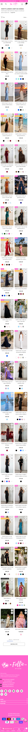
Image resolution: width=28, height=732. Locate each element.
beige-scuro (7, 48)
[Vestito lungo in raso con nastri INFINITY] (7, 277)
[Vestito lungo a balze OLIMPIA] (7, 401)
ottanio (9, 48)
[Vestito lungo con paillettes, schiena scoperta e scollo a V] (7, 494)
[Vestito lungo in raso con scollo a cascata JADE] (7, 184)
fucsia (18, 605)
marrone (16, 172)
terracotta (4, 203)
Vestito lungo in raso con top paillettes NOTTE (21, 227)
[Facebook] (1, 691)
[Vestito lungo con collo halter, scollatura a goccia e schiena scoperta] (7, 525)
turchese (18, 79)
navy (21, 203)
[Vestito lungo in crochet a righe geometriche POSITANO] (21, 123)
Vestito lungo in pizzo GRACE (7, 320)
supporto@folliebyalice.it (8, 686)
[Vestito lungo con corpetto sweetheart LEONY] (21, 556)
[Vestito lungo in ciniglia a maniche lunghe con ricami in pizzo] (21, 463)
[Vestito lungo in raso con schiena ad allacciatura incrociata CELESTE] (7, 92)
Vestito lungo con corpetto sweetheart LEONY (21, 568)
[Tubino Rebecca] (7, 587)
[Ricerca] (6, 4)
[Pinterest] (9, 691)
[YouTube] (21, 691)
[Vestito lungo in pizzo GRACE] (7, 308)
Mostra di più (14, 644)
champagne (8, 141)
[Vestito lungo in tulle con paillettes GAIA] (21, 370)
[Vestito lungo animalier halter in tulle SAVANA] (21, 30)
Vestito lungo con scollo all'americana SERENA (21, 351)
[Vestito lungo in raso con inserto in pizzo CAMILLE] (21, 401)
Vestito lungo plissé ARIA (7, 350)
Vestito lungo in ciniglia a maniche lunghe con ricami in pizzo (21, 475)
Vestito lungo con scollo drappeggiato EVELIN (21, 537)
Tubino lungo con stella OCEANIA (21, 599)
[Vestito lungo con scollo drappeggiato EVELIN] (21, 525)
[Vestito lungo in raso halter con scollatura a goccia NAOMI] (21, 494)
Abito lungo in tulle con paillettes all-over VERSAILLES (21, 196)
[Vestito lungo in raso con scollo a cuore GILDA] (7, 215)
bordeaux (10, 141)
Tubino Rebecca (7, 598)
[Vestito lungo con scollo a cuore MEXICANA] (7, 30)
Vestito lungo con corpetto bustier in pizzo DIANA (21, 444)
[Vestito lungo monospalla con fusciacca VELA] (7, 246)
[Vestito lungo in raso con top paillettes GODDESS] (7, 556)
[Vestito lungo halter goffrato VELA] (7, 61)
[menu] (2, 4)
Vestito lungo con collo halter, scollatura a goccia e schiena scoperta (7, 537)
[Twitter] (1, 694)
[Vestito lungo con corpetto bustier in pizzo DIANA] (21, 432)
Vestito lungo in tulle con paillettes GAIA (21, 382)
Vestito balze (7, 629)
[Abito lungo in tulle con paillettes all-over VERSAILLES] (21, 184)
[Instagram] (5, 691)
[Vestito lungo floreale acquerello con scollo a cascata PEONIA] (21, 246)
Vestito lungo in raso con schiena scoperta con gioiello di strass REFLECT (21, 104)
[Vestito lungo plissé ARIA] (7, 339)
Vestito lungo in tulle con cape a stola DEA (21, 320)
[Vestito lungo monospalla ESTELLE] (7, 463)
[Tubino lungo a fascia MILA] (21, 277)
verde (5, 234)
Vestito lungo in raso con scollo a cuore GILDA (7, 227)
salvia (23, 110)
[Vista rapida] (12, 25)
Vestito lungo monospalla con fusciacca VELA (7, 258)
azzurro (16, 79)
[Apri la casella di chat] (25, 720)
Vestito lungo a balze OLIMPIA (7, 413)
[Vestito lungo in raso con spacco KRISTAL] (7, 370)
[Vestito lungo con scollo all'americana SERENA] (21, 339)
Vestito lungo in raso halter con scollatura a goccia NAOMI (21, 506)
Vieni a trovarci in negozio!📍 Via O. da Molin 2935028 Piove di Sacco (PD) (9, 681)
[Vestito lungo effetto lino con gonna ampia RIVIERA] (21, 153)
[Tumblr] (17, 691)
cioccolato (18, 141)
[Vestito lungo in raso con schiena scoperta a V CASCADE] (7, 123)
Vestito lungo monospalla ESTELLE (7, 475)
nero (2, 48)
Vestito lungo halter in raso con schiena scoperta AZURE (21, 72)
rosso (2, 265)
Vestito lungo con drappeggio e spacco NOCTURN (7, 165)
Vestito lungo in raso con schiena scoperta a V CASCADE (7, 134)
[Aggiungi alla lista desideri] (12, 22)
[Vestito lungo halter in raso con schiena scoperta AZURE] (21, 61)
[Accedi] (22, 4)
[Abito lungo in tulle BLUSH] (21, 618)
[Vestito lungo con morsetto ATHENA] (7, 432)
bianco (5, 48)
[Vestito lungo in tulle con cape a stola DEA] (21, 308)
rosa (21, 265)
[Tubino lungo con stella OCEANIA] (21, 587)
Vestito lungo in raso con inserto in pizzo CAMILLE (20, 413)
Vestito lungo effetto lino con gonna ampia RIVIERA (21, 165)
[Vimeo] (5, 694)
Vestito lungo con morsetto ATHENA (7, 444)
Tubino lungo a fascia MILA (21, 288)
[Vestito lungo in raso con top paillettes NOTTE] (21, 215)
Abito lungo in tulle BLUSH (21, 629)
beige (21, 48)
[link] (19, 730)
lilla (6, 388)
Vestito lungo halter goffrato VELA (7, 72)
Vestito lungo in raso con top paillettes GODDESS (7, 568)
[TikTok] (13, 691)
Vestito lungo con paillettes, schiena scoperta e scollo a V (7, 506)
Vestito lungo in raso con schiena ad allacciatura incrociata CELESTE (7, 104)
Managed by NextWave (14, 715)
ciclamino (9, 234)
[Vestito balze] (7, 618)
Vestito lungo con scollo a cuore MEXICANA (7, 41)
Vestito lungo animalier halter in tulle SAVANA (21, 41)
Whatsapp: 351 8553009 (8, 684)
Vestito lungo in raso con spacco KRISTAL (7, 382)
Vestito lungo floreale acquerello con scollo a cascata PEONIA (21, 258)
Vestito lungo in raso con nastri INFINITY (7, 289)
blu (21, 79)
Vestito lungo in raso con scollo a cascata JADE (7, 196)
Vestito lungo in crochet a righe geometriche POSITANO (20, 134)
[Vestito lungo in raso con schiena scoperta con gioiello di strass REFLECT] (21, 92)
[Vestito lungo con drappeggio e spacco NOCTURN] (7, 153)
